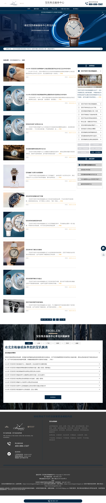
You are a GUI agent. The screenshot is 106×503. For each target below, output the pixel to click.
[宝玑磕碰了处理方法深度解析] (13, 187)
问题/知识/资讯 (65, 8)
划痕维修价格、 (54, 430)
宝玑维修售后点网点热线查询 (89, 139)
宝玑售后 (83, 144)
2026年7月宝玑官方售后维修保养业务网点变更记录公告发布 (22, 371)
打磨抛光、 (73, 435)
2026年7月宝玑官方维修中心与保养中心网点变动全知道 (21, 382)
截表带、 (80, 438)
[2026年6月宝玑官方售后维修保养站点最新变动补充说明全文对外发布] (13, 110)
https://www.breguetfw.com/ (53, 486)
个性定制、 (52, 438)
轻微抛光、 (73, 438)
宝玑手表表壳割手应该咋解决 (34, 302)
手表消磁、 (86, 438)
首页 (29, 8)
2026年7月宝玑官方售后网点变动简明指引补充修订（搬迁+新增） (24, 378)
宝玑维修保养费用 (10, 353)
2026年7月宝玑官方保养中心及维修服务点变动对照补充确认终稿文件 (25, 386)
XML (53, 480)
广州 (48, 343)
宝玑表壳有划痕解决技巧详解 (34, 196)
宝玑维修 (83, 152)
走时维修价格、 (54, 426)
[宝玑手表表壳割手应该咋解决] (13, 312)
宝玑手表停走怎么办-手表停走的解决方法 (93, 107)
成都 (77, 343)
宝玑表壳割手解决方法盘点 (34, 278)
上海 (38, 343)
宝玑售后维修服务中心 (48, 474)
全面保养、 (80, 435)
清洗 (85, 435)
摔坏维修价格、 (85, 430)
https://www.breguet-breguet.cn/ (73, 484)
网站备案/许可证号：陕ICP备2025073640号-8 (53, 478)
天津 (67, 343)
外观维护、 (59, 435)
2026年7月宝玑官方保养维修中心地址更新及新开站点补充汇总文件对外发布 (48, 68)
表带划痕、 (69, 430)
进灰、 (51, 428)
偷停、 (74, 426)
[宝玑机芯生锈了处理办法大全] (13, 140)
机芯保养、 (66, 435)
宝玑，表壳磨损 (96, 152)
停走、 (70, 426)
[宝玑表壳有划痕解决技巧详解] (13, 207)
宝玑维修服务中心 (15, 60)
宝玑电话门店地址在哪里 (88, 128)
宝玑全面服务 (53, 421)
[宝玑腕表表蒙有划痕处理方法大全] (13, 160)
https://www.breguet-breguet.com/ (33, 484)
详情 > (52, 359)
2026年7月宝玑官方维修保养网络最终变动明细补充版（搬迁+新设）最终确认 (28, 367)
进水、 (88, 426)
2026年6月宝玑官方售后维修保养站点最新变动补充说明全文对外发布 (46, 94)
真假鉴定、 (59, 438)
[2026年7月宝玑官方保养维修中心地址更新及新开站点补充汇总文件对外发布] (13, 81)
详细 (61, 73)
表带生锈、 (85, 428)
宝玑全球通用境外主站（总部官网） (12, 484)
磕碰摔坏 (52, 432)
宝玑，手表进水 (83, 148)
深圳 (57, 343)
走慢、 (65, 426)
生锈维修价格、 (63, 428)
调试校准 (52, 440)
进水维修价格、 (81, 426)
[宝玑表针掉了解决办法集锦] (13, 265)
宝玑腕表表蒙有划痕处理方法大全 (36, 148)
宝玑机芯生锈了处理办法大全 (34, 124)
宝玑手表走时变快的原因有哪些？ (91, 118)
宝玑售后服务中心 (54, 2)
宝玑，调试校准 (96, 148)
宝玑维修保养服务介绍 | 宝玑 (89, 111)
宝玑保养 (96, 144)
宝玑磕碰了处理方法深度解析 (34, 172)
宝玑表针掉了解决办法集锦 (34, 249)
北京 (29, 343)
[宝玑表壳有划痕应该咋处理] (13, 236)
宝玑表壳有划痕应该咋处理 (34, 220)
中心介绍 (54, 8)
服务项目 (36, 8)
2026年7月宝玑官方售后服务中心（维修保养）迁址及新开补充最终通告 (26, 364)
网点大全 (45, 8)
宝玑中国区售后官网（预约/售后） (94, 484)
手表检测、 (66, 438)
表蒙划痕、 (76, 430)
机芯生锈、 (71, 428)
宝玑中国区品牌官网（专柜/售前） (54, 484)
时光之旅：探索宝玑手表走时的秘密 (91, 121)
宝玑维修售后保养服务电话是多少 (91, 132)
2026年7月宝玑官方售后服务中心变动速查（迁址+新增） (22, 389)
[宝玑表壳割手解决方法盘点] (13, 294)
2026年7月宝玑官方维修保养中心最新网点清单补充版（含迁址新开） (25, 375)
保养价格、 (52, 435)
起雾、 (55, 428)
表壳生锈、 (78, 428)
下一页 (62, 319)
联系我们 (75, 8)
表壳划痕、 (62, 430)
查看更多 (53, 397)
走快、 (61, 426)
